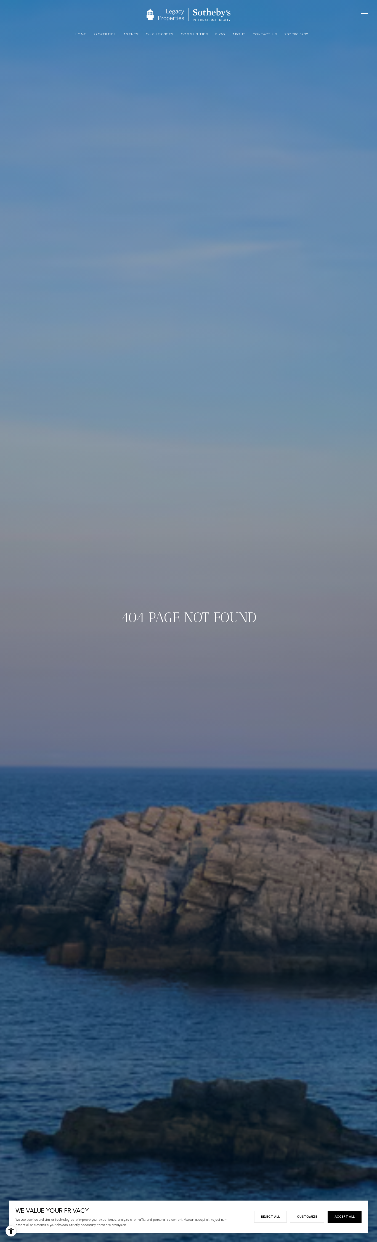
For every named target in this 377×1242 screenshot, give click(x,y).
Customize (307, 1217)
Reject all (270, 1217)
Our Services (160, 34)
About (239, 34)
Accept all (344, 1217)
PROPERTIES (105, 34)
